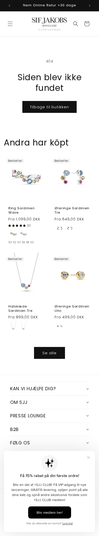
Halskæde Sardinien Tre (20, 308)
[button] (10, 23)
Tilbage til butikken (49, 107)
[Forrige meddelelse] (9, 5)
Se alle (49, 353)
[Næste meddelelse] (89, 5)
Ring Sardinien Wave (21, 210)
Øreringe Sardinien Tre (72, 210)
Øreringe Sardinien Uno (72, 308)
